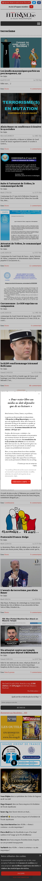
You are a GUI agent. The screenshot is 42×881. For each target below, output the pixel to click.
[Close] (39, 393)
